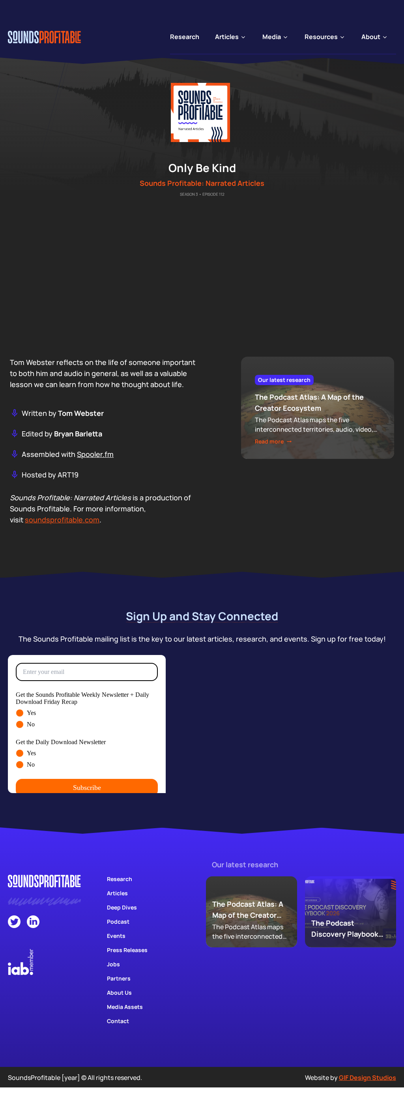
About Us (119, 992)
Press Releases (127, 950)
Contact (118, 1021)
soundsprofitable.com (62, 519)
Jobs (113, 964)
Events (116, 935)
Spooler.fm (95, 454)
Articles (117, 893)
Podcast (118, 921)
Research (119, 879)
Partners (119, 978)
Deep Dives (122, 907)
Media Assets (125, 1006)
